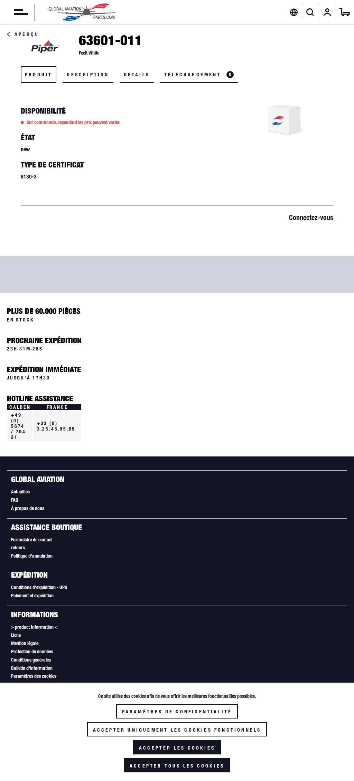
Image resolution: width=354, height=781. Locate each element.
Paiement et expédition (32, 595)
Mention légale (24, 643)
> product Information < (34, 627)
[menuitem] (14, 12)
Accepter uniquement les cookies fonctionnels (177, 730)
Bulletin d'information (32, 668)
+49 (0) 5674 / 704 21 (18, 426)
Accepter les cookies (177, 748)
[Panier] (344, 12)
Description (88, 74)
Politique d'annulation (32, 556)
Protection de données (32, 651)
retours (18, 547)
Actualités (20, 491)
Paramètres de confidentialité (177, 711)
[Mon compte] (327, 12)
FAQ (14, 500)
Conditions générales (31, 660)
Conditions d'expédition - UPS (39, 587)
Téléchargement (197, 74)
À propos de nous (27, 508)
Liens (16, 635)
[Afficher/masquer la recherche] (310, 12)
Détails (137, 74)
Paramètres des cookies (33, 676)
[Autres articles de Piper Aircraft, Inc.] (45, 47)
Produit (38, 74)
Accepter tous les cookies (177, 766)
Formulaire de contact (32, 539)
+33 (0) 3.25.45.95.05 (56, 426)
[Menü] (14, 12)
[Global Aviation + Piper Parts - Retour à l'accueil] (81, 12)
